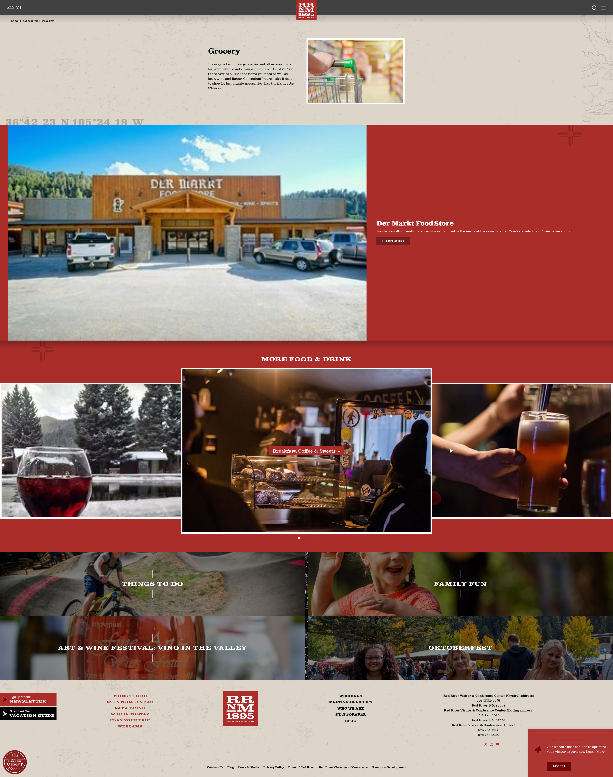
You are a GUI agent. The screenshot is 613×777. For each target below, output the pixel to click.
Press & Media (248, 767)
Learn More (393, 241)
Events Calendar (130, 702)
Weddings (350, 696)
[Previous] (161, 450)
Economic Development (389, 767)
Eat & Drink (130, 708)
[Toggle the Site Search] (594, 8)
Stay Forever (350, 715)
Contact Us (215, 767)
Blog (350, 721)
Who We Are (350, 708)
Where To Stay (130, 714)
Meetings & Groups (350, 702)
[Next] (451, 450)
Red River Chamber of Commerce (343, 767)
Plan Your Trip (130, 720)
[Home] (306, 10)
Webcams (130, 726)
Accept (558, 766)
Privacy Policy (273, 767)
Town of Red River (301, 767)
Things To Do (130, 696)
